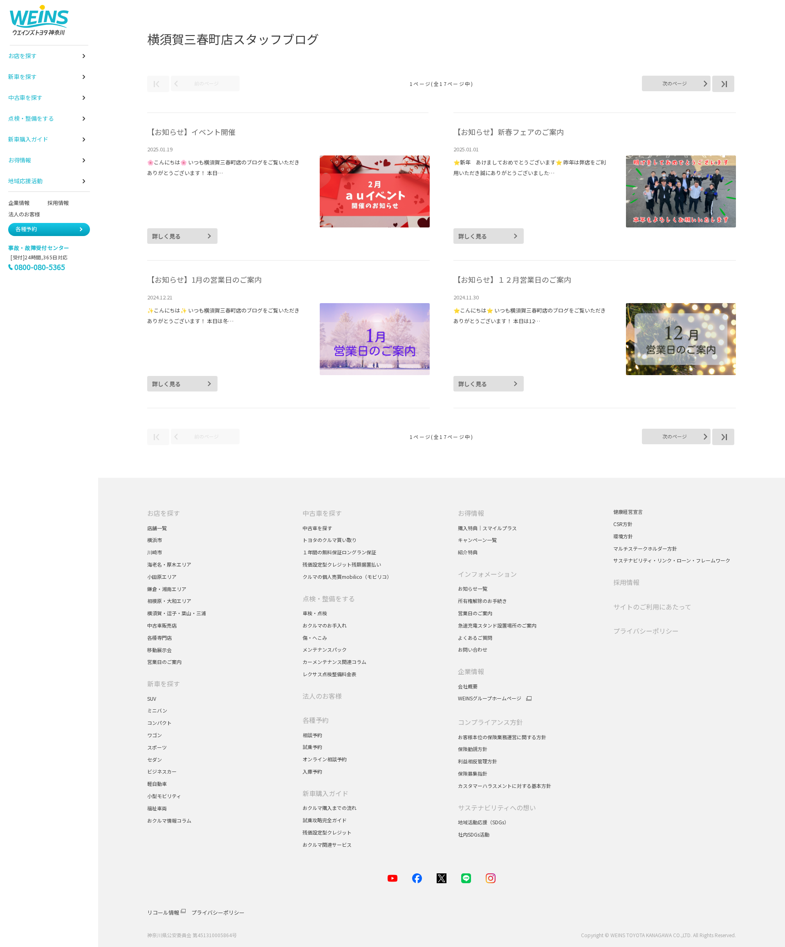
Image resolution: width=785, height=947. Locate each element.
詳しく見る (166, 236)
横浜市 (154, 539)
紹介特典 (468, 552)
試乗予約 (312, 746)
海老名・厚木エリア (169, 564)
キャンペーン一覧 (477, 539)
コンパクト (159, 722)
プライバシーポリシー (646, 631)
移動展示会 (159, 649)
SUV (151, 698)
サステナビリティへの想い (497, 807)
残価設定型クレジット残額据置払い (342, 564)
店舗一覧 (157, 527)
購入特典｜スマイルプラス (487, 527)
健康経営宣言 (628, 511)
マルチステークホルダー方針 (645, 548)
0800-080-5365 (39, 266)
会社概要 (468, 686)
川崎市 (154, 552)
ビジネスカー (162, 771)
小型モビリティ (164, 795)
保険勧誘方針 (472, 748)
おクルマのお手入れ (325, 625)
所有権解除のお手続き (482, 600)
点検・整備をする (329, 598)
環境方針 (623, 536)
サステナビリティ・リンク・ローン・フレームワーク (671, 560)
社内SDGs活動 (473, 834)
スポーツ (157, 747)
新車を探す (163, 683)
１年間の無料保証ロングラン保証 (339, 552)
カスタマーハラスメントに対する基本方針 (504, 785)
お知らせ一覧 (472, 588)
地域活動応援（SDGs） (483, 822)
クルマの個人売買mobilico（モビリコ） (347, 576)
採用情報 (58, 202)
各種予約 (26, 229)
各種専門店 (159, 637)
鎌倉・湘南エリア (166, 588)
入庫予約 (312, 771)
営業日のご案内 (164, 661)
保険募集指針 (472, 773)
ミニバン (157, 710)
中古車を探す (322, 513)
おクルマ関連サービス (327, 844)
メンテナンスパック (325, 649)
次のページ (674, 83)
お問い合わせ (472, 649)
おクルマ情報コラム (169, 820)
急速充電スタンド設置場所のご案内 (497, 625)
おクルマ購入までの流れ (330, 807)
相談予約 (312, 734)
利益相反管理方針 (477, 761)
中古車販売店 (162, 625)
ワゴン (154, 734)
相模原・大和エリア (169, 600)
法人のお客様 (27, 214)
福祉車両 (157, 808)
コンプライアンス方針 (490, 722)
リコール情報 (163, 912)
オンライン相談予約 (325, 759)
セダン (154, 759)
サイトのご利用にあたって (652, 607)
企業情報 (18, 202)
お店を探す (163, 513)
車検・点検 (315, 613)
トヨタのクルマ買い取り (330, 539)
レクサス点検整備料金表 (330, 673)
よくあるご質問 (475, 637)
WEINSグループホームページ (489, 698)
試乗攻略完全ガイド (325, 820)
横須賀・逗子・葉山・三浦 (176, 613)
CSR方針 (622, 523)
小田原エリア (162, 576)
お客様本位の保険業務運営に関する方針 (502, 736)
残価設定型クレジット (327, 832)
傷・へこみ (315, 637)
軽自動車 (157, 783)
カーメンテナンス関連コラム (334, 661)
